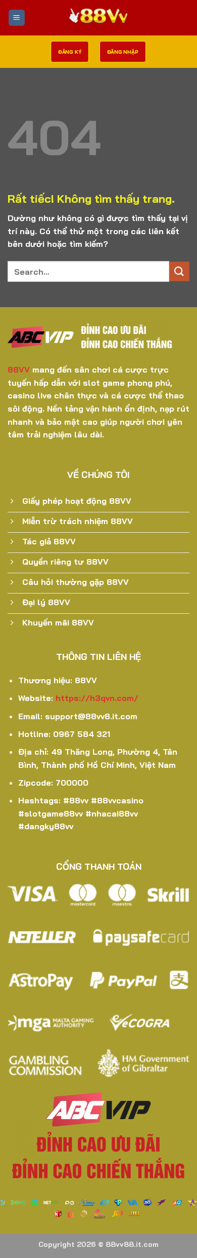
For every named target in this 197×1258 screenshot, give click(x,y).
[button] (17, 18)
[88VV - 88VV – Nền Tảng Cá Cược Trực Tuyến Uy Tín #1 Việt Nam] (98, 17)
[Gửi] (179, 271)
